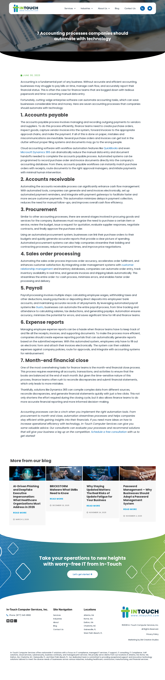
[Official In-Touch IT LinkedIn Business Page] (11, 620)
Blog (117, 8)
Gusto (39, 307)
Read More (20, 512)
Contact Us (130, 8)
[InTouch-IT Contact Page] (149, 8)
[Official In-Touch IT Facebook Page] (8, 620)
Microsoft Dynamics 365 (35, 152)
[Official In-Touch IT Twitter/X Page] (15, 620)
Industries (85, 8)
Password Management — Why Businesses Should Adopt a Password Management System (137, 494)
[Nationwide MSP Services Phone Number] (142, 8)
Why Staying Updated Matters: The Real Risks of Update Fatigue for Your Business (99, 493)
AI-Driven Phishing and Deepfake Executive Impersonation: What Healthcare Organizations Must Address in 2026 (26, 496)
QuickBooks (111, 148)
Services (68, 8)
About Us (102, 8)
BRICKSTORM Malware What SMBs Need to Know (64, 489)
